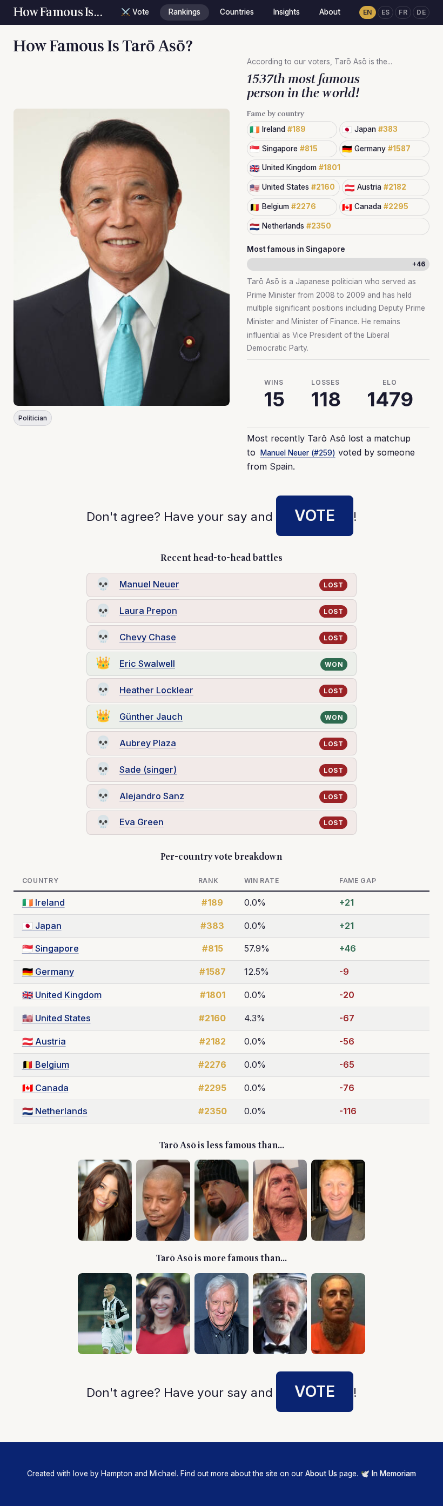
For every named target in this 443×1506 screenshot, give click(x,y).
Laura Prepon (148, 610)
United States (56, 1018)
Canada (45, 1087)
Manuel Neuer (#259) (297, 453)
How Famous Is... (58, 12)
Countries (237, 12)
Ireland (43, 902)
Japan (42, 925)
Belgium (45, 1064)
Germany (48, 971)
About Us (321, 1473)
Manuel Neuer (149, 584)
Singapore (50, 948)
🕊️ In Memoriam (388, 1473)
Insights (286, 12)
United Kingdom (62, 994)
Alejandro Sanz (151, 796)
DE (421, 12)
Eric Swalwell (147, 663)
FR (403, 12)
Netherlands (55, 1111)
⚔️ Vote (135, 12)
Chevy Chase (147, 637)
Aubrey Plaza (147, 743)
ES (385, 12)
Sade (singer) (148, 769)
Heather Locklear (156, 690)
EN (367, 12)
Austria (44, 1041)
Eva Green (141, 821)
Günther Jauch (151, 716)
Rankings (184, 12)
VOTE (314, 515)
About (329, 12)
